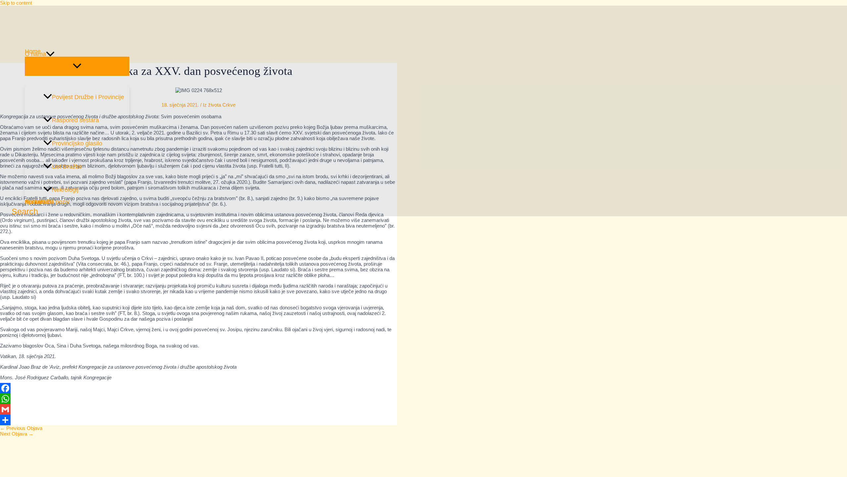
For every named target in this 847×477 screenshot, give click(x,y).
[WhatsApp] (198, 399)
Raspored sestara (75, 120)
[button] (50, 54)
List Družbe (67, 166)
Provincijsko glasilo (77, 143)
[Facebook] (198, 388)
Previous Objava (21, 428)
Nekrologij (65, 189)
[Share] (198, 420)
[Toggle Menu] (77, 66)
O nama (35, 54)
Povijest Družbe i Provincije (88, 97)
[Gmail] (198, 409)
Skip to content (16, 3)
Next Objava (16, 434)
